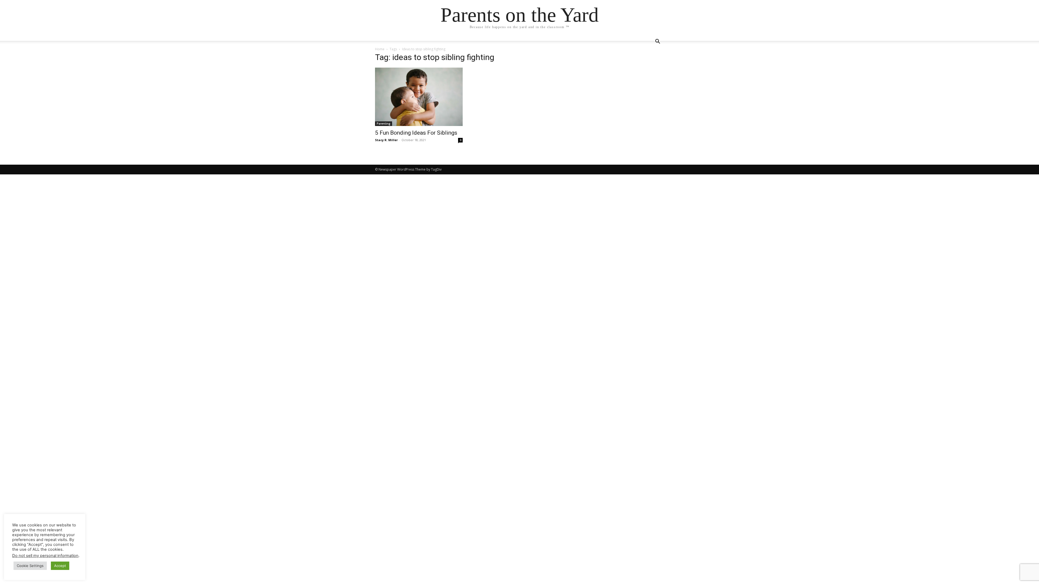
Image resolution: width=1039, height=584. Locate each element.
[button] (657, 42)
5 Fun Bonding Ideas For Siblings (416, 133)
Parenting (383, 123)
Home (379, 49)
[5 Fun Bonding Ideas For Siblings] (419, 97)
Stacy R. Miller (386, 140)
